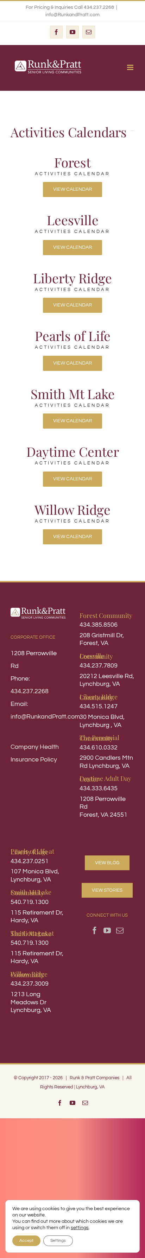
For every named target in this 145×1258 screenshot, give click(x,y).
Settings (58, 1240)
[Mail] (120, 930)
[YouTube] (107, 930)
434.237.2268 (30, 691)
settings (80, 1227)
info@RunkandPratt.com (72, 14)
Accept (26, 1240)
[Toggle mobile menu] (130, 67)
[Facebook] (94, 930)
